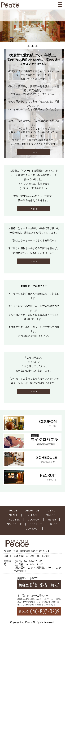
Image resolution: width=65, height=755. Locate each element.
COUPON (34, 519)
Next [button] (61, 26)
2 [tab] (32, 46)
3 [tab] (36, 46)
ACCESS (14, 519)
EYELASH (32, 515)
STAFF (13, 515)
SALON (51, 515)
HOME (13, 510)
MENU (51, 510)
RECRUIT (36, 524)
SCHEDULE (14, 524)
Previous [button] (4, 26)
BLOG (54, 524)
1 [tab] (28, 46)
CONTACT (32, 528)
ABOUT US (32, 510)
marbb (52, 519)
